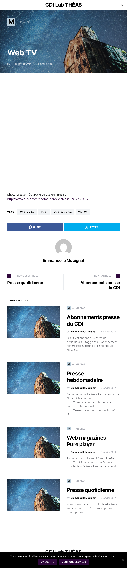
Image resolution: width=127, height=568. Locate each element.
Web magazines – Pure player (88, 441)
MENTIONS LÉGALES (74, 561)
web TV (82, 212)
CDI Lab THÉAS (63, 5)
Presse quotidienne (90, 490)
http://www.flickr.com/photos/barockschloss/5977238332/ (47, 199)
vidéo (44, 212)
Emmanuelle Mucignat (63, 260)
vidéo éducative (63, 212)
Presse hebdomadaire (85, 376)
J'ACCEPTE (47, 561)
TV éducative (27, 212)
